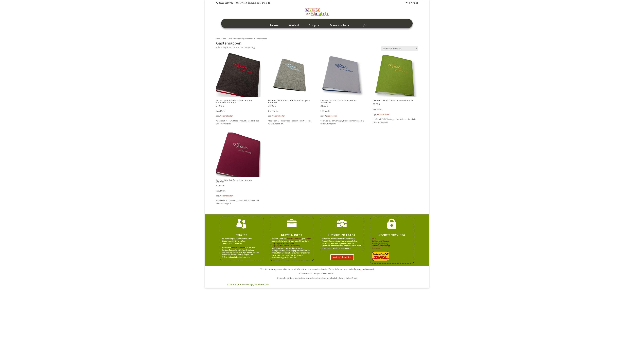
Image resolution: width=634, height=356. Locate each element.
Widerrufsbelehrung (380, 243)
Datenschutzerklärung (381, 245)
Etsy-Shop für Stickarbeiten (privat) (286, 245)
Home (274, 25)
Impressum (376, 248)
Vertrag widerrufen (342, 257)
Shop (312, 25)
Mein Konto (338, 25)
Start (218, 38)
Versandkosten (226, 116)
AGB (374, 238)
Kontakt (293, 25)
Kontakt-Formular (294, 238)
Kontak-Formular (238, 247)
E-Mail (308, 238)
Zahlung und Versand (380, 241)
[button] (626, 348)
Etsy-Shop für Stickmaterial (283, 243)
